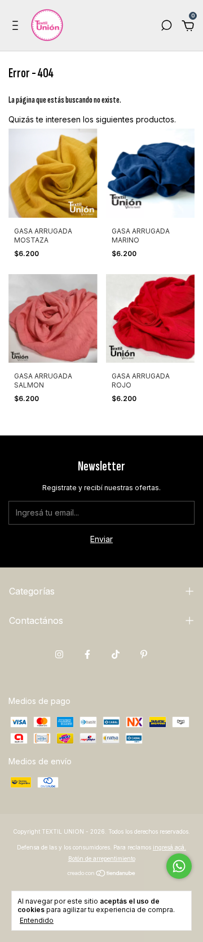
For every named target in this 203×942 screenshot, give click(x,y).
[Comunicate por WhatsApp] (179, 866)
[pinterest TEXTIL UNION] (143, 654)
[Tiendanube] (102, 874)
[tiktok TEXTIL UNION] (115, 654)
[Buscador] (166, 26)
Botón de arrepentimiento (101, 858)
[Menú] (17, 26)
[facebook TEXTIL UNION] (87, 654)
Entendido (37, 920)
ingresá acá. (169, 847)
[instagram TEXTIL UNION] (59, 654)
